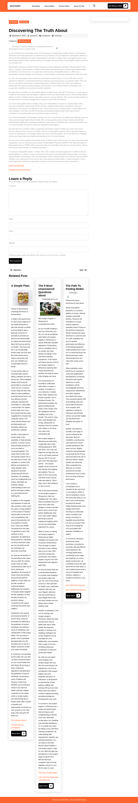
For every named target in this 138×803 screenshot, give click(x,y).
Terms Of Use (79, 6)
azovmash (15, 6)
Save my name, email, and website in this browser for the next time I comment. (38, 255)
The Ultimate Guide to (19, 720)
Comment (13, 186)
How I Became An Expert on (76, 590)
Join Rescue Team (115, 6)
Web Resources (24, 41)
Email (11, 231)
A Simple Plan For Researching (19, 170)
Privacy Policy (64, 6)
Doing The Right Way (16, 165)
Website (12, 243)
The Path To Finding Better (47, 772)
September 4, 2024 (19, 36)
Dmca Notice (49, 6)
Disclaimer (36, 6)
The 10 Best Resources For (75, 585)
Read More (18, 734)
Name (11, 219)
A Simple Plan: (20, 285)
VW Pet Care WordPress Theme (63, 800)
